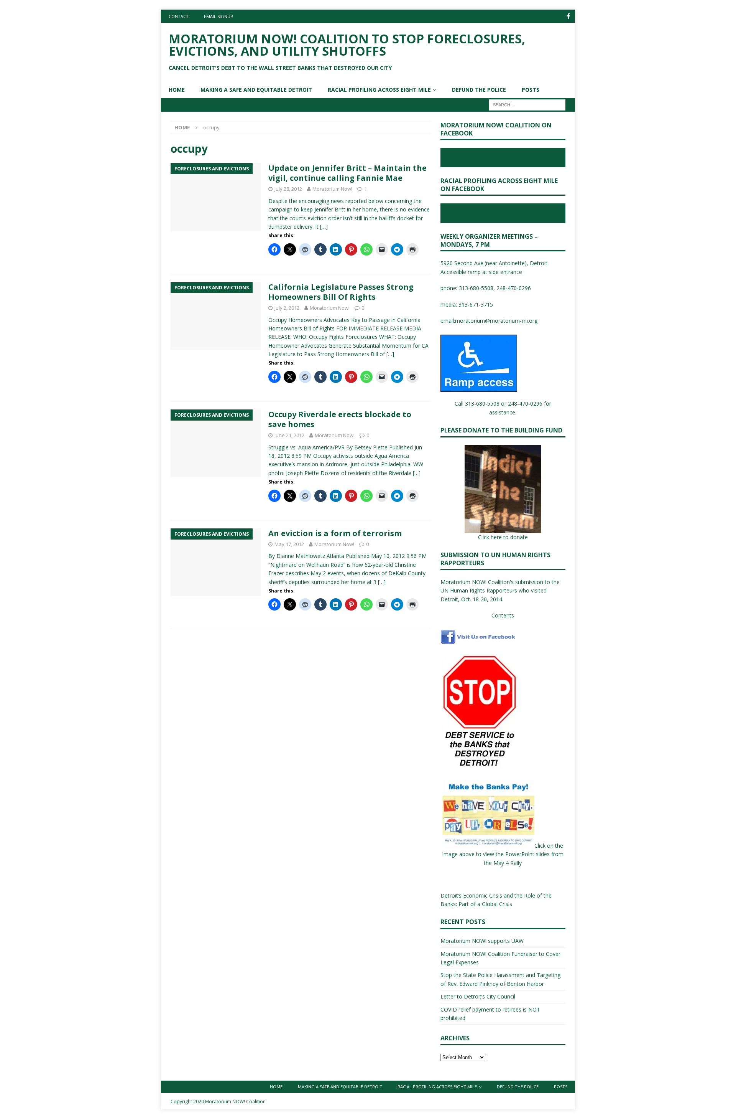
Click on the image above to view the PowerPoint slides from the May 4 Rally (503, 854)
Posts (530, 89)
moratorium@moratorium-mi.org (496, 320)
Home (177, 89)
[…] (324, 226)
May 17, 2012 (289, 544)
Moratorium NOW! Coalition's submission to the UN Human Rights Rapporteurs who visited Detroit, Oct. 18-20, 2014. (500, 590)
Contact (179, 16)
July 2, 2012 (286, 307)
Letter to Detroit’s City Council (477, 996)
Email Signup (218, 16)
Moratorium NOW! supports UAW (482, 940)
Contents (502, 615)
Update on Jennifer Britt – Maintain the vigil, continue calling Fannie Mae (347, 173)
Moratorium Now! (332, 188)
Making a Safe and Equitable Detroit (256, 89)
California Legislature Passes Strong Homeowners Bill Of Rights (341, 292)
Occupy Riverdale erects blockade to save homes (339, 419)
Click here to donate (503, 537)
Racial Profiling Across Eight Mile (379, 89)
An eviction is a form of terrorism (335, 533)
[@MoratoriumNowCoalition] (568, 16)
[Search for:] (527, 104)
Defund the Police (479, 89)
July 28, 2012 (288, 188)
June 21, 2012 (289, 435)
